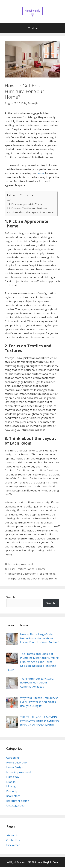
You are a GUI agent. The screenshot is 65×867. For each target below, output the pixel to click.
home (40, 173)
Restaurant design (17, 801)
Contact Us (13, 840)
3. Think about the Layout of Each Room (31, 212)
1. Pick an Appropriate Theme (26, 204)
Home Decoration (17, 762)
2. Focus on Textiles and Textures (28, 208)
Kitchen (10, 781)
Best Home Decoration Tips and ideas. (32, 573)
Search (10, 597)
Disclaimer (13, 845)
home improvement (20, 564)
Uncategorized (15, 805)
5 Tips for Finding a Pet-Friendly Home (32, 578)
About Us (12, 835)
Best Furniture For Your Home (27, 569)
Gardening (13, 757)
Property (11, 791)
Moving (11, 786)
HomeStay (12, 777)
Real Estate (13, 796)
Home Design (14, 767)
